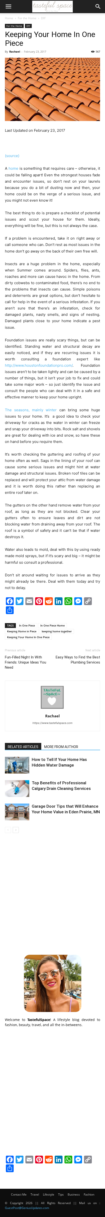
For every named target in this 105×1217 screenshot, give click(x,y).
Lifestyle (48, 1194)
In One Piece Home (52, 625)
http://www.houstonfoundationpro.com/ (39, 365)
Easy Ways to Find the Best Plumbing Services (78, 660)
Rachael (14, 51)
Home (9, 18)
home (13, 168)
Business (74, 1194)
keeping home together (57, 631)
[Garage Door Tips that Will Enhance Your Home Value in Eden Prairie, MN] (17, 812)
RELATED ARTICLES (23, 747)
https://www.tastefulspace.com (52, 723)
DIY (43, 18)
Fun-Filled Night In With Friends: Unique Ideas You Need (25, 662)
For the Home (27, 18)
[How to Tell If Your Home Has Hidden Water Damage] (17, 765)
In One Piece (27, 625)
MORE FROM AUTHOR (61, 747)
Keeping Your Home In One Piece (28, 637)
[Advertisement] (52, 893)
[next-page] (16, 830)
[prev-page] (8, 830)
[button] (8, 6)
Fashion (89, 1194)
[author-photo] (52, 709)
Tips (61, 1194)
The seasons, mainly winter (31, 410)
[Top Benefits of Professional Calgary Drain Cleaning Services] (17, 788)
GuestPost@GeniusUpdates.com (27, 1208)
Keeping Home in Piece (21, 631)
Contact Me (19, 1194)
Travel (35, 1194)
